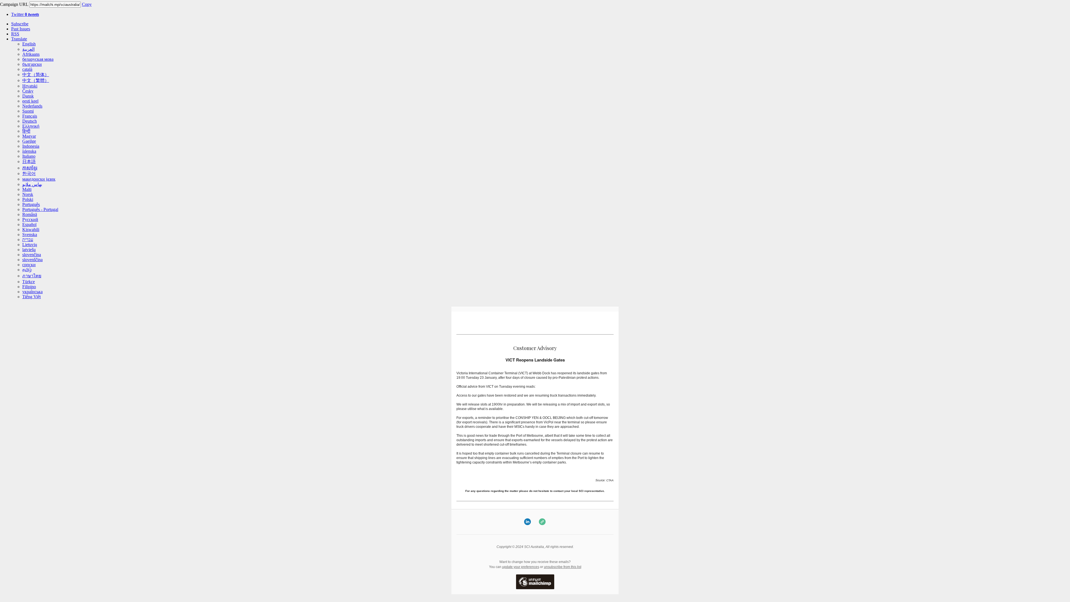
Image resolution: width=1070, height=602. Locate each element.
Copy (87, 4)
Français (29, 116)
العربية (28, 49)
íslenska (29, 151)
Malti (26, 189)
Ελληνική (30, 126)
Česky (27, 91)
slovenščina (32, 259)
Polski (27, 199)
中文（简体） (35, 74)
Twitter (25, 14)
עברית (27, 239)
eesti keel (30, 101)
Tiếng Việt (31, 296)
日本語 (29, 161)
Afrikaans (31, 54)
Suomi (28, 111)
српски (29, 264)
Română (29, 214)
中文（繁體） (35, 80)
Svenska (29, 234)
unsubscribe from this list (562, 567)
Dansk (28, 96)
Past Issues (20, 28)
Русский (30, 219)
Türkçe (28, 281)
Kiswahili (30, 229)
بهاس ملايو (32, 184)
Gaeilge (29, 141)
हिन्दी (26, 131)
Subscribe (19, 23)
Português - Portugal (40, 209)
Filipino (29, 286)
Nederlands (32, 106)
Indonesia (30, 146)
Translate (19, 39)
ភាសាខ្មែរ (29, 168)
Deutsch (29, 121)
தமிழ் (27, 269)
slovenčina (31, 254)
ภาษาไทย (31, 275)
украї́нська (32, 291)
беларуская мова (38, 59)
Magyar (29, 136)
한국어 (29, 173)
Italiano (28, 156)
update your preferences (520, 567)
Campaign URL (14, 4)
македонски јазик (38, 179)
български (32, 64)
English (29, 44)
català (27, 69)
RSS (15, 33)
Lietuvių (29, 244)
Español (29, 224)
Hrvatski (29, 86)
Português (31, 204)
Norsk (27, 194)
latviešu (29, 249)
